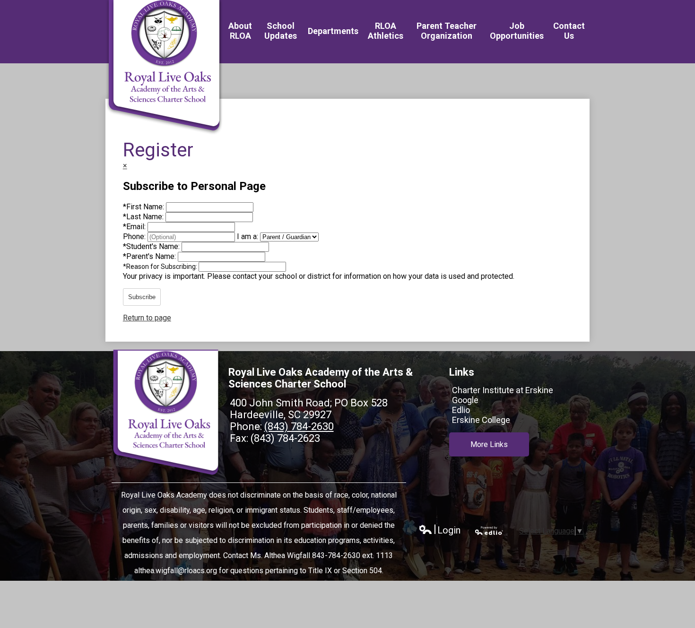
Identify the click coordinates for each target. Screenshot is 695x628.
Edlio (461, 410)
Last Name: (144, 216)
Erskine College (481, 420)
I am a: (247, 236)
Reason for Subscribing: (161, 266)
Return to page (147, 317)
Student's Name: (152, 246)
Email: (135, 226)
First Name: (144, 206)
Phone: (135, 236)
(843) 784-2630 (299, 426)
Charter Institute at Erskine (502, 390)
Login (439, 530)
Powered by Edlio (489, 531)
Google (465, 400)
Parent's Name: (150, 256)
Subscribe (142, 297)
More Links (489, 444)
